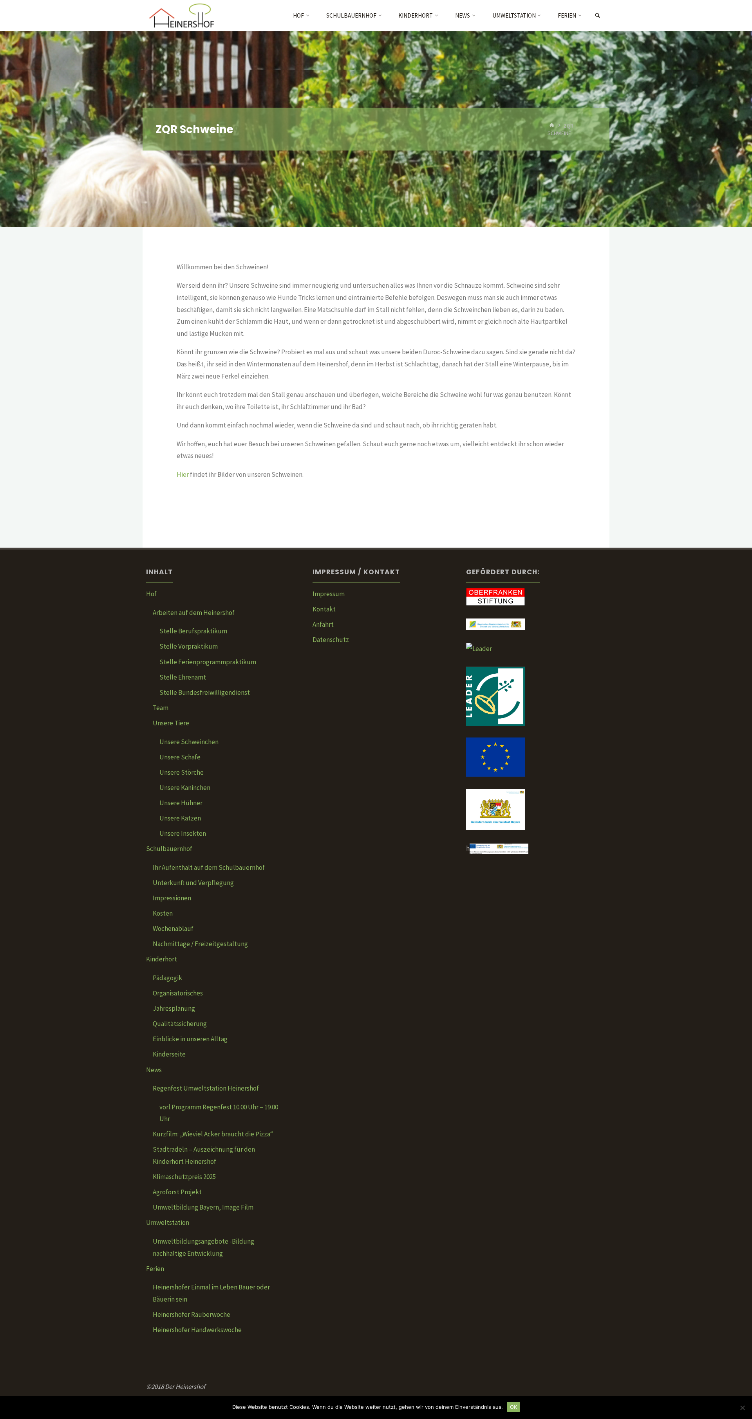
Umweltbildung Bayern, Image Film (203, 1207)
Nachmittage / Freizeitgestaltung (200, 943)
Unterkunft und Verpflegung (193, 882)
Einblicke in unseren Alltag (190, 1039)
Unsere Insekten (182, 833)
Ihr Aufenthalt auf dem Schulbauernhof (209, 867)
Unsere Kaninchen (184, 787)
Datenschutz (331, 639)
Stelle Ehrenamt (182, 677)
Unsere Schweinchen (189, 741)
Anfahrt (323, 624)
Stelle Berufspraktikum (193, 631)
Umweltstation (167, 1222)
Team (160, 707)
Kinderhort (161, 959)
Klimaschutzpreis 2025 (184, 1176)
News (154, 1070)
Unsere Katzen (180, 818)
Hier (183, 474)
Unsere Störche (181, 772)
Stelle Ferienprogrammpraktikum (207, 662)
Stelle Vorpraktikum (188, 646)
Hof (151, 594)
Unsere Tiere (171, 723)
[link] (597, 16)
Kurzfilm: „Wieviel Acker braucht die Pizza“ (213, 1134)
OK (513, 1407)
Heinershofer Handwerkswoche (197, 1329)
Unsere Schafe (180, 757)
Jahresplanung (174, 1008)
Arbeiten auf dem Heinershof (194, 612)
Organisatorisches (178, 993)
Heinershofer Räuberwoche (191, 1314)
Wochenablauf (173, 928)
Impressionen (172, 898)
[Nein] (742, 1408)
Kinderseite (169, 1054)
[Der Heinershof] (187, 15)
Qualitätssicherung (180, 1023)
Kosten (163, 913)
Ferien (155, 1268)
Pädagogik (167, 978)
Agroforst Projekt (177, 1192)
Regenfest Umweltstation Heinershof (206, 1088)
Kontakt (324, 609)
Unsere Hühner (180, 803)
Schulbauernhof (169, 848)
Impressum (329, 594)
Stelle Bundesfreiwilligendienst (204, 692)
